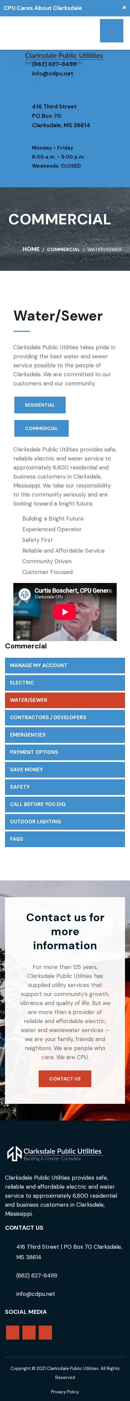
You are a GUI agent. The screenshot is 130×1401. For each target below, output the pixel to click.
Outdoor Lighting (35, 821)
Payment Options (34, 752)
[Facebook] (29, 1332)
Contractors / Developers (48, 717)
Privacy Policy (65, 1392)
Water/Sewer (28, 700)
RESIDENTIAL (40, 405)
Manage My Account (38, 665)
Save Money (26, 769)
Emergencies (28, 735)
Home (31, 249)
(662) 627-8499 (36, 1275)
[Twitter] (12, 1332)
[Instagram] (45, 1332)
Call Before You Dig (38, 804)
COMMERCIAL (41, 428)
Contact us (65, 1079)
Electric (22, 682)
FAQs (16, 839)
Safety (20, 787)
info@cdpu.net (52, 73)
